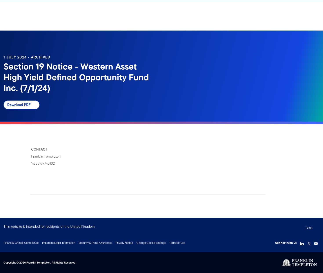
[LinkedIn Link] (301, 242)
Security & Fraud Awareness (95, 243)
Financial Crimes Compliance (21, 243)
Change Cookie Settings (151, 243)
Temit (308, 228)
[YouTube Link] (315, 242)
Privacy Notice (124, 243)
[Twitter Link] (308, 242)
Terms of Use (177, 243)
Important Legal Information (58, 243)
